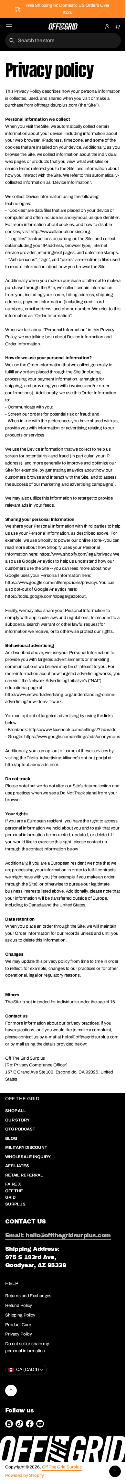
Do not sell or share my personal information (27, 1438)
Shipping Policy (20, 1405)
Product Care (18, 1415)
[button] (116, 26)
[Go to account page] (107, 26)
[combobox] (60, 40)
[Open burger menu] (9, 26)
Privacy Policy (18, 1424)
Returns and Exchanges (28, 1386)
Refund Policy (18, 1396)
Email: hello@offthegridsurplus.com (58, 1326)
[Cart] (116, 26)
